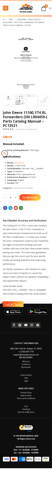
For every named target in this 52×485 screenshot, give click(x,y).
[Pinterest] (37, 325)
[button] (5, 8)
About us (26, 361)
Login (26, 381)
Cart (26, 406)
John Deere (19, 162)
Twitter (10, 208)
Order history (26, 375)
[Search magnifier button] (5, 153)
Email (15, 208)
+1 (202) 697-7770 (26, 352)
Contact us (26, 364)
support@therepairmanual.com (26, 355)
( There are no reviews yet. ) (26, 129)
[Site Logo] (26, 8)
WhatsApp (21, 208)
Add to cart (31, 197)
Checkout (26, 409)
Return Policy (26, 395)
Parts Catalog (27, 188)
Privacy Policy (26, 392)
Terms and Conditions (26, 398)
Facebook (5, 208)
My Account (26, 367)
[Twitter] (20, 325)
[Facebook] (14, 325)
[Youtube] (26, 325)
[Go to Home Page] (3, 19)
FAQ (26, 378)
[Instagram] (32, 325)
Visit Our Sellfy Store (26, 412)
